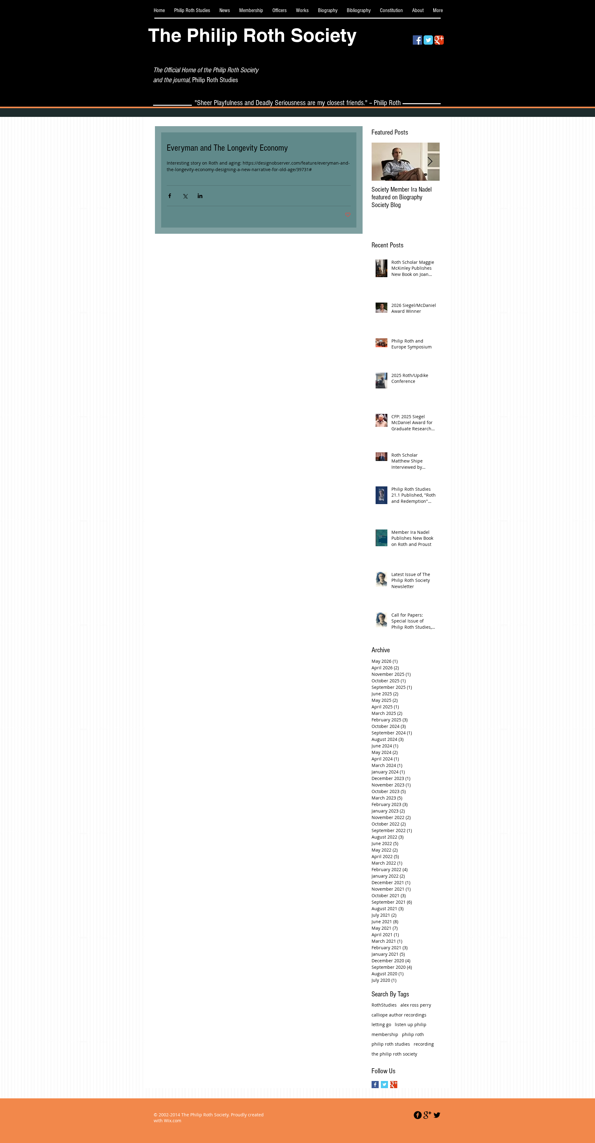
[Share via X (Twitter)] (185, 196)
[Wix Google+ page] (439, 40)
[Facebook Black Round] (418, 1115)
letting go (381, 1024)
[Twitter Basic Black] (437, 1115)
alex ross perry (415, 1005)
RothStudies (384, 1005)
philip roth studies (391, 1044)
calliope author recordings (399, 1015)
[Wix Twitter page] (428, 40)
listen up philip (410, 1024)
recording (424, 1044)
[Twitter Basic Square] (384, 1084)
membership (385, 1034)
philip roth (413, 1034)
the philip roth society (394, 1054)
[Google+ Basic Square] (393, 1084)
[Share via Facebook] (170, 196)
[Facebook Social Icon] (417, 40)
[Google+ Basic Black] (427, 1115)
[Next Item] (430, 161)
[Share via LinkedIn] (200, 196)
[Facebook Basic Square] (375, 1084)
